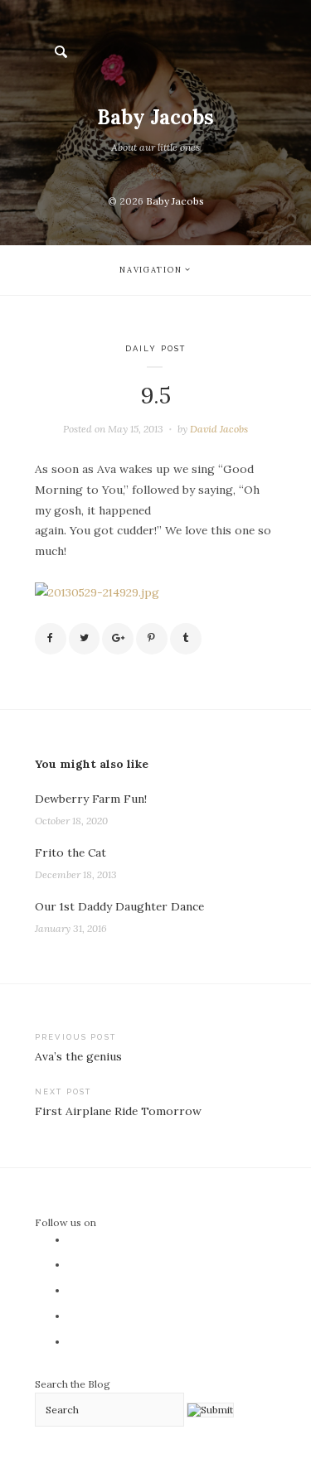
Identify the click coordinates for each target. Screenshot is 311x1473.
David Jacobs (219, 429)
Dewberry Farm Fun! (91, 798)
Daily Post (155, 348)
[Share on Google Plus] (118, 638)
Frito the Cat (70, 852)
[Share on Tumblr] (186, 638)
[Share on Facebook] (50, 638)
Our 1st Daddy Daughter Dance (119, 906)
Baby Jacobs (155, 117)
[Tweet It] (84, 638)
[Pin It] (152, 638)
